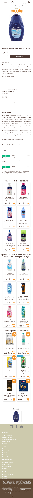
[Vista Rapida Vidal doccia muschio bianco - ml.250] (28, 317)
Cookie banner (5, 443)
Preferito (17, 103)
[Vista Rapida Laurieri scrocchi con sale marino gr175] (14, 390)
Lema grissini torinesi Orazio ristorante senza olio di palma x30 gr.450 (10, 350)
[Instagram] (11, 427)
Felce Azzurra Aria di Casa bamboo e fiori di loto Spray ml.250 (23, 247)
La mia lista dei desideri (7, 474)
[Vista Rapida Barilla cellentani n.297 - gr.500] (28, 390)
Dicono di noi (6, 150)
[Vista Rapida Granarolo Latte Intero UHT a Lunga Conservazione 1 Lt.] (28, 344)
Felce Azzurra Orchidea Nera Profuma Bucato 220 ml (23, 200)
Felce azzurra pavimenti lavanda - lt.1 (10, 246)
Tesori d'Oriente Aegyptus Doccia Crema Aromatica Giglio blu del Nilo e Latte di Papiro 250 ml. (23, 300)
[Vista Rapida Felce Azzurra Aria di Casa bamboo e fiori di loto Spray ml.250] (28, 241)
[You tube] (21, 427)
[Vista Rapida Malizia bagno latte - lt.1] (14, 270)
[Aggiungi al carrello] (13, 202)
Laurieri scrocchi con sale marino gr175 (9, 395)
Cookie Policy (11, 487)
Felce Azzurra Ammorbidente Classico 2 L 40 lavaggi (23, 223)
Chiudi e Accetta (25, 490)
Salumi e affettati (6, 464)
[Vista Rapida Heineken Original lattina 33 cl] (28, 367)
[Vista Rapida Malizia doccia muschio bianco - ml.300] (28, 270)
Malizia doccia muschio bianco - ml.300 (23, 275)
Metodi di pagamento (7, 437)
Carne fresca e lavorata (7, 462)
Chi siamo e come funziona (8, 449)
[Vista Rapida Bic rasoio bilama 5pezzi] (14, 367)
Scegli (18, 487)
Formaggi (4, 468)
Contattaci (4, 478)
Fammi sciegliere (6, 493)
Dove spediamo (6, 457)
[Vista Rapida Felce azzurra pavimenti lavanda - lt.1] (14, 241)
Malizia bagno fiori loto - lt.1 (9, 321)
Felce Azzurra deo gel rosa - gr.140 (9, 222)
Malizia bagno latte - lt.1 (9, 274)
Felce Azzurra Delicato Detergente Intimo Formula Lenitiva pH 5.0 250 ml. (9, 200)
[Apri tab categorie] (5, 2)
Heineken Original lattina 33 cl (23, 372)
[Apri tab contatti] (12, 2)
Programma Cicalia (6, 451)
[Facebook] (16, 427)
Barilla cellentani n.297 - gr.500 (23, 395)
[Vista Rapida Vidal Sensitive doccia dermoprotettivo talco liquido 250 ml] (14, 293)
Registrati (4, 476)
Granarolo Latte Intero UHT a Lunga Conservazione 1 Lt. (23, 350)
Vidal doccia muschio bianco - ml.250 (23, 322)
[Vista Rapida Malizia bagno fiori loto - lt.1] (14, 317)
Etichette (17, 106)
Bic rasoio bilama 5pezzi (10, 372)
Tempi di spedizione (7, 435)
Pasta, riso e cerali (6, 466)
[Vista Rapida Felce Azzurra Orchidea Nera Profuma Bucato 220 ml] (28, 194)
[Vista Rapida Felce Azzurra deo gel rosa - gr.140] (14, 217)
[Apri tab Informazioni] (28, 2)
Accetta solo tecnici (7, 490)
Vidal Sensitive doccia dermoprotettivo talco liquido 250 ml (9, 299)
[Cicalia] (16, 10)
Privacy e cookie (6, 441)
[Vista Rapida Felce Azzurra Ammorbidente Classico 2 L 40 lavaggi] (28, 217)
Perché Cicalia (5, 453)
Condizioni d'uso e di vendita (9, 439)
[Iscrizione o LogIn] (24, 2)
